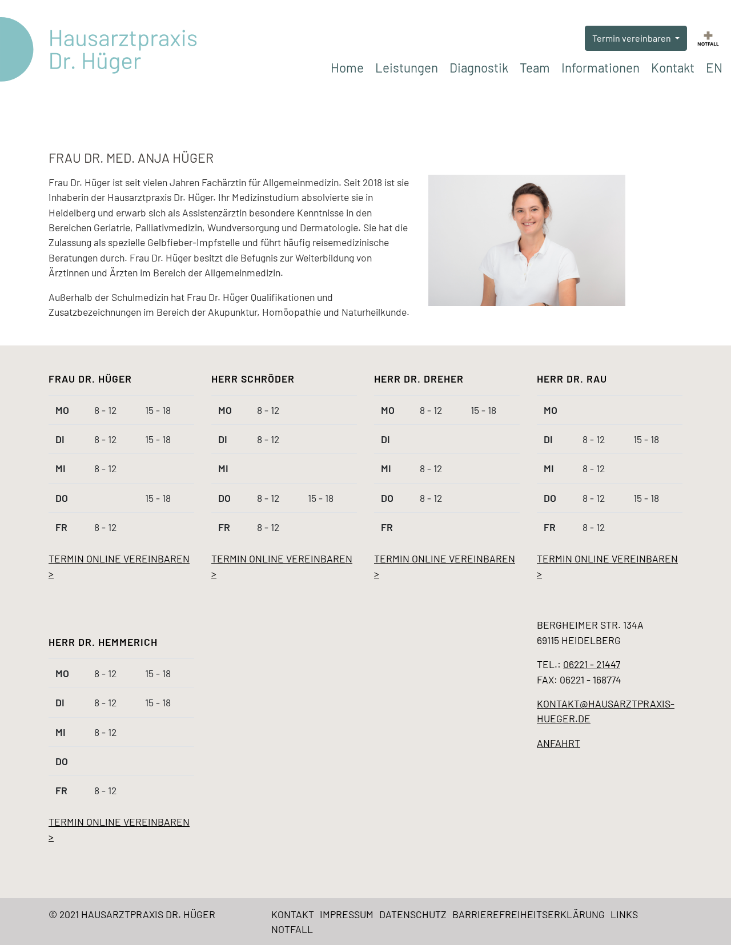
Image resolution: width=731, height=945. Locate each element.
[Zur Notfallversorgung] (708, 37)
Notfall (292, 929)
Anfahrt (558, 743)
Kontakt (672, 67)
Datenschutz (413, 914)
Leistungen (406, 67)
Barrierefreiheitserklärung (528, 914)
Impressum (346, 914)
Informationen (600, 67)
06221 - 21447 (591, 664)
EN (714, 67)
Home (347, 67)
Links (624, 914)
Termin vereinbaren (632, 38)
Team (535, 67)
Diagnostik (478, 67)
